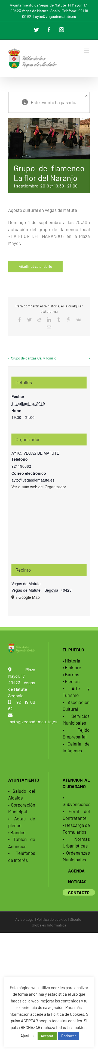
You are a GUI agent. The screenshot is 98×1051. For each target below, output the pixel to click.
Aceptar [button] (47, 1036)
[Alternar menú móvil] (87, 50)
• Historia (71, 660)
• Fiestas (71, 681)
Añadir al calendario (35, 266)
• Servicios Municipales (76, 719)
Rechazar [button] (68, 1036)
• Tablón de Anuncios (21, 842)
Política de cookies (52, 919)
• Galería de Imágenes (76, 747)
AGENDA (76, 870)
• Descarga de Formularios (76, 828)
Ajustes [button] (26, 1035)
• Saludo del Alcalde (21, 794)
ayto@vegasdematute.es (55, 16)
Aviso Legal (24, 919)
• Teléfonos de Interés (21, 856)
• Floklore (72, 667)
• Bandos (16, 832)
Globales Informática (49, 925)
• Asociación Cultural (76, 705)
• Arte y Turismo (76, 692)
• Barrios (71, 674)
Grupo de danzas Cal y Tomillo (33, 358)
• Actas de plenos (21, 822)
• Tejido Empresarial (76, 733)
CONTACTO (79, 892)
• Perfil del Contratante (76, 814)
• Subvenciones (76, 801)
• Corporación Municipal (21, 808)
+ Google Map (27, 597)
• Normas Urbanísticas (76, 842)
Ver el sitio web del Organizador (38, 486)
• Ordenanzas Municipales (76, 856)
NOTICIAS (77, 881)
